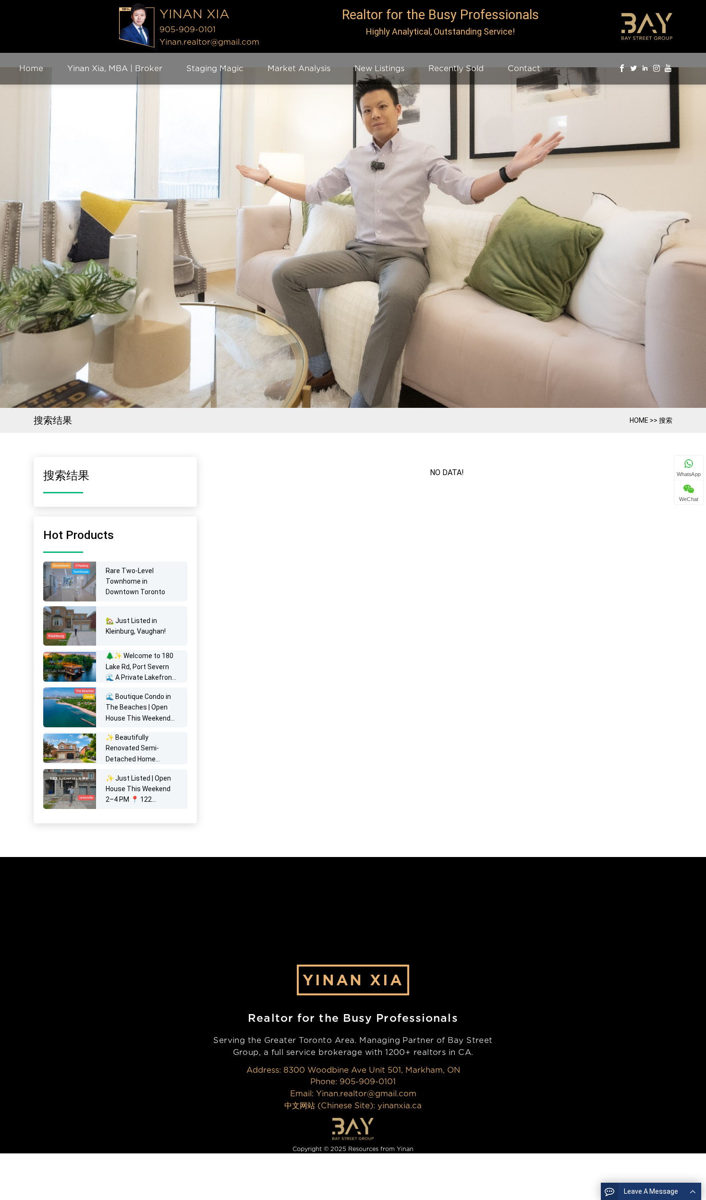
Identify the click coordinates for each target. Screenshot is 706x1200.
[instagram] (656, 68)
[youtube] (668, 68)
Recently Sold (456, 68)
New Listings (379, 68)
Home (31, 68)
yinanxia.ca (399, 1105)
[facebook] (622, 68)
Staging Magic (214, 68)
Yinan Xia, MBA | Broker (114, 68)
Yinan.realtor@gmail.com (209, 42)
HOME (639, 420)
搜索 (665, 420)
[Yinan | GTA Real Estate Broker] (137, 26)
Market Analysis (299, 68)
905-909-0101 (368, 1081)
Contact (524, 68)
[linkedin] (645, 68)
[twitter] (633, 68)
